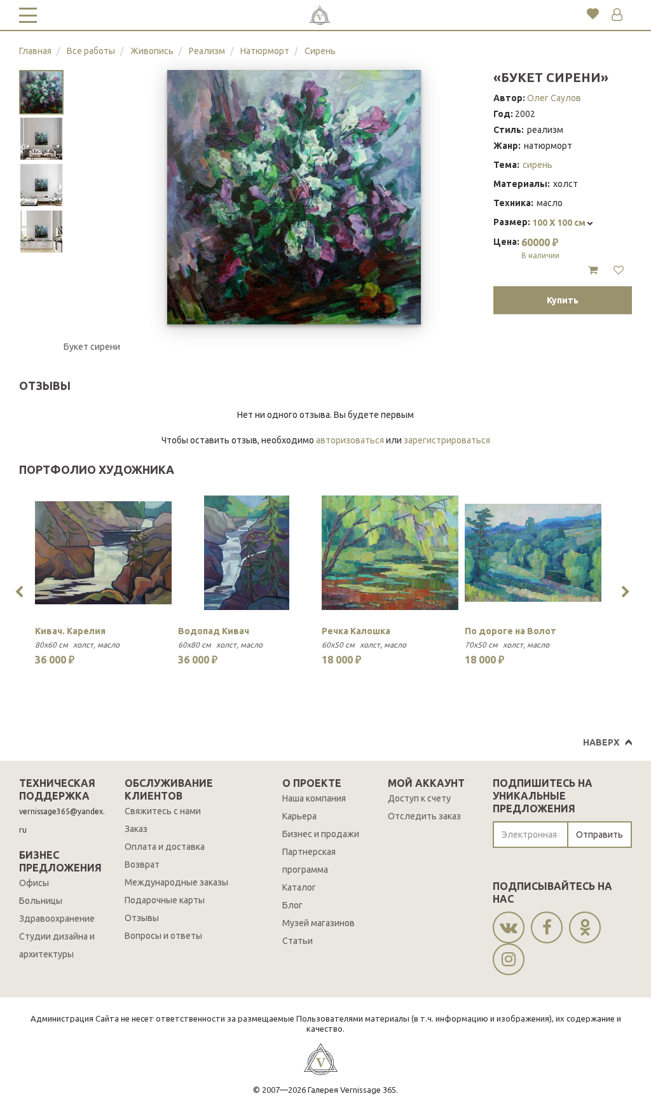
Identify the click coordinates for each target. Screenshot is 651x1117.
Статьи (297, 941)
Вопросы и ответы (163, 936)
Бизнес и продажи (320, 834)
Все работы (91, 51)
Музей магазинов (318, 923)
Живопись (152, 51)
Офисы (34, 883)
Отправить (599, 834)
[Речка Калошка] (390, 553)
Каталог (299, 887)
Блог (292, 905)
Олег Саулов (554, 98)
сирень (537, 165)
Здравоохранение (57, 918)
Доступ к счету (419, 798)
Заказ (136, 829)
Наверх (601, 742)
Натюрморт (264, 51)
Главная (35, 51)
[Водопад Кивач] (246, 553)
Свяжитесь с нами (163, 811)
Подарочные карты (165, 900)
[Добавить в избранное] (618, 270)
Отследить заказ (424, 816)
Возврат (142, 864)
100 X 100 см (559, 223)
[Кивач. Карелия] (103, 553)
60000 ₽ (540, 248)
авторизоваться (350, 440)
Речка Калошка (356, 631)
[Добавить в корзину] (593, 270)
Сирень (320, 51)
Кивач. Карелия (70, 631)
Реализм (207, 51)
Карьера (299, 816)
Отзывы (142, 918)
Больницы (40, 901)
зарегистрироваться (447, 440)
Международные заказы (176, 882)
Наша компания (314, 798)
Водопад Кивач (213, 631)
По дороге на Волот (510, 631)
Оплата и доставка (165, 847)
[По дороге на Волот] (533, 553)
